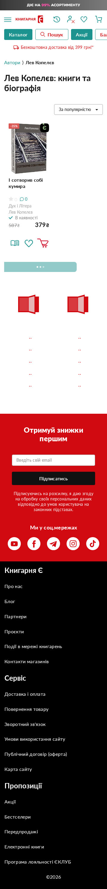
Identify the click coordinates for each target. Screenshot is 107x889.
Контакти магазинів (26, 661)
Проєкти (14, 631)
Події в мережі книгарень (33, 646)
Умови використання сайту (34, 739)
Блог (9, 601)
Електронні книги (24, 846)
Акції (10, 801)
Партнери (15, 616)
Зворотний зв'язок (24, 724)
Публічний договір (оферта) (35, 754)
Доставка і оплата (24, 694)
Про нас (13, 586)
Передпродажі (21, 831)
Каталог (18, 34)
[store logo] (30, 19)
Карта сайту (18, 769)
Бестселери (17, 816)
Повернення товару (26, 709)
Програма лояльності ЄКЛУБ (37, 861)
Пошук (55, 34)
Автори (12, 62)
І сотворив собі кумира (26, 183)
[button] (28, 243)
